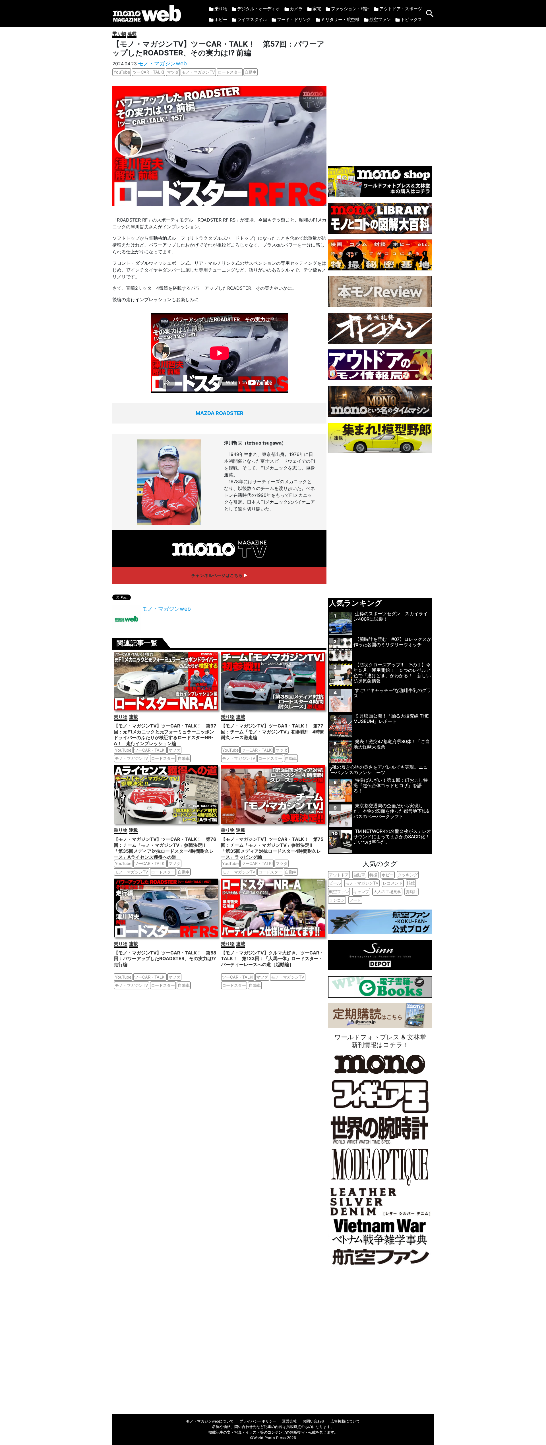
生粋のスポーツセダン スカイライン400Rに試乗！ (390, 616)
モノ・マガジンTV (198, 72)
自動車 (251, 72)
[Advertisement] (380, 93)
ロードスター (230, 72)
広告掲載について (345, 1421)
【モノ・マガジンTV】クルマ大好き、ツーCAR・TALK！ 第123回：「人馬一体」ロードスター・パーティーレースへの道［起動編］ (272, 958)
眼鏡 (411, 883)
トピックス (411, 19)
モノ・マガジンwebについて (210, 1421)
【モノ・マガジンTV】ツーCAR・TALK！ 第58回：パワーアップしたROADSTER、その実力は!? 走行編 (165, 958)
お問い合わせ (314, 1421)
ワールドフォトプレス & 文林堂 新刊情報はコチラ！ (380, 1040)
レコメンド (393, 883)
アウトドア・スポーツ (400, 8)
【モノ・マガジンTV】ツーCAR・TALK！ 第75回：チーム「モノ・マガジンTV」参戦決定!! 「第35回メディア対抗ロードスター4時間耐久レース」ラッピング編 (272, 848)
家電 (317, 8)
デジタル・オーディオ (258, 8)
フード (355, 900)
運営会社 (289, 1421)
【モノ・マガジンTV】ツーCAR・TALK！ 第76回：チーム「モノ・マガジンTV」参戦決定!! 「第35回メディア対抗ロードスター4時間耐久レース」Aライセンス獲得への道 (165, 848)
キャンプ (361, 891)
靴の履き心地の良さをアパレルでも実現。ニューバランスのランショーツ (379, 769)
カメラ (296, 8)
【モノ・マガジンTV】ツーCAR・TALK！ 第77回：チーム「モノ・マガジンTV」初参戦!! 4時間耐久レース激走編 (272, 732)
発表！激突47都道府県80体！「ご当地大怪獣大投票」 (391, 744)
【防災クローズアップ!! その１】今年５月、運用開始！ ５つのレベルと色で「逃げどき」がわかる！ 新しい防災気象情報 (392, 673)
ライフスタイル (252, 19)
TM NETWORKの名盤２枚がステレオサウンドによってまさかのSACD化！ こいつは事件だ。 (392, 836)
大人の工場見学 (387, 891)
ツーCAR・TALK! (148, 72)
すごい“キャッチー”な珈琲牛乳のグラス (392, 692)
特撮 (373, 874)
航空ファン (380, 19)
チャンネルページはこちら (217, 575)
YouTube (121, 72)
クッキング (408, 874)
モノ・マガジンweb (162, 63)
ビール (335, 883)
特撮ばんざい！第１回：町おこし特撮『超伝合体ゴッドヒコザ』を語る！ (390, 785)
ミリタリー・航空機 (340, 19)
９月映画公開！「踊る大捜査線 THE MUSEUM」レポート (391, 718)
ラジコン (337, 900)
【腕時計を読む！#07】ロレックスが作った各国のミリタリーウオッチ (392, 641)
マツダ (173, 72)
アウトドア (339, 874)
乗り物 (220, 8)
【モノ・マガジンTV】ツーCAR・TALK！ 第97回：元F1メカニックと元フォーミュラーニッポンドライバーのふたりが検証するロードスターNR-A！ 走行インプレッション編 (165, 734)
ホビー (220, 19)
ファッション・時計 (350, 8)
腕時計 (411, 891)
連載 (131, 33)
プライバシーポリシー (257, 1421)
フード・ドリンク (294, 19)
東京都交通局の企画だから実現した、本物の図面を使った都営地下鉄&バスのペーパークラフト (391, 811)
